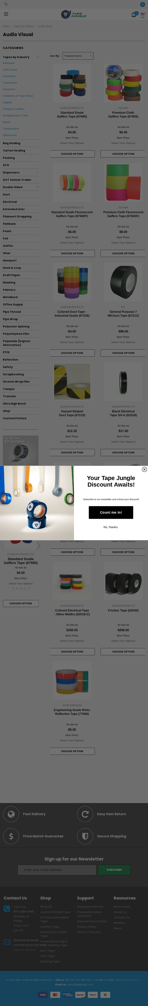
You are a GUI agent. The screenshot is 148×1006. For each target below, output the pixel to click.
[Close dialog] (144, 469)
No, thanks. (111, 527)
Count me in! (111, 512)
